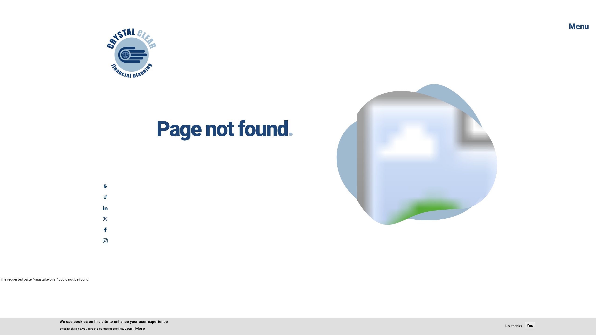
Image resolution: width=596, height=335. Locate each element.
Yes (530, 326)
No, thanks (513, 325)
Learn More (135, 328)
